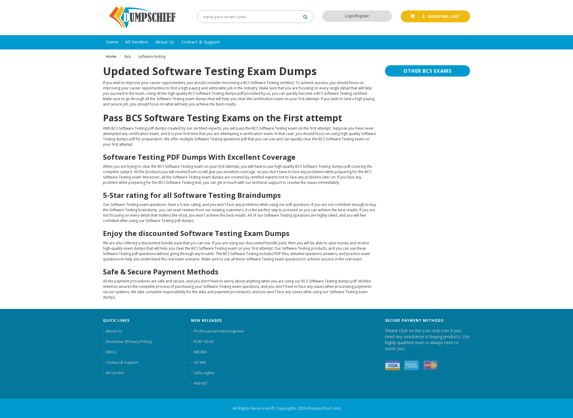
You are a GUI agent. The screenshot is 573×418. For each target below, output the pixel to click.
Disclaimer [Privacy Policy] (129, 341)
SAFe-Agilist (204, 372)
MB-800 (200, 352)
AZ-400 (200, 362)
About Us (114, 331)
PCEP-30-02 (204, 341)
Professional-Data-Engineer (219, 331)
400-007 (200, 383)
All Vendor (115, 372)
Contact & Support (122, 362)
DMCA (111, 352)
